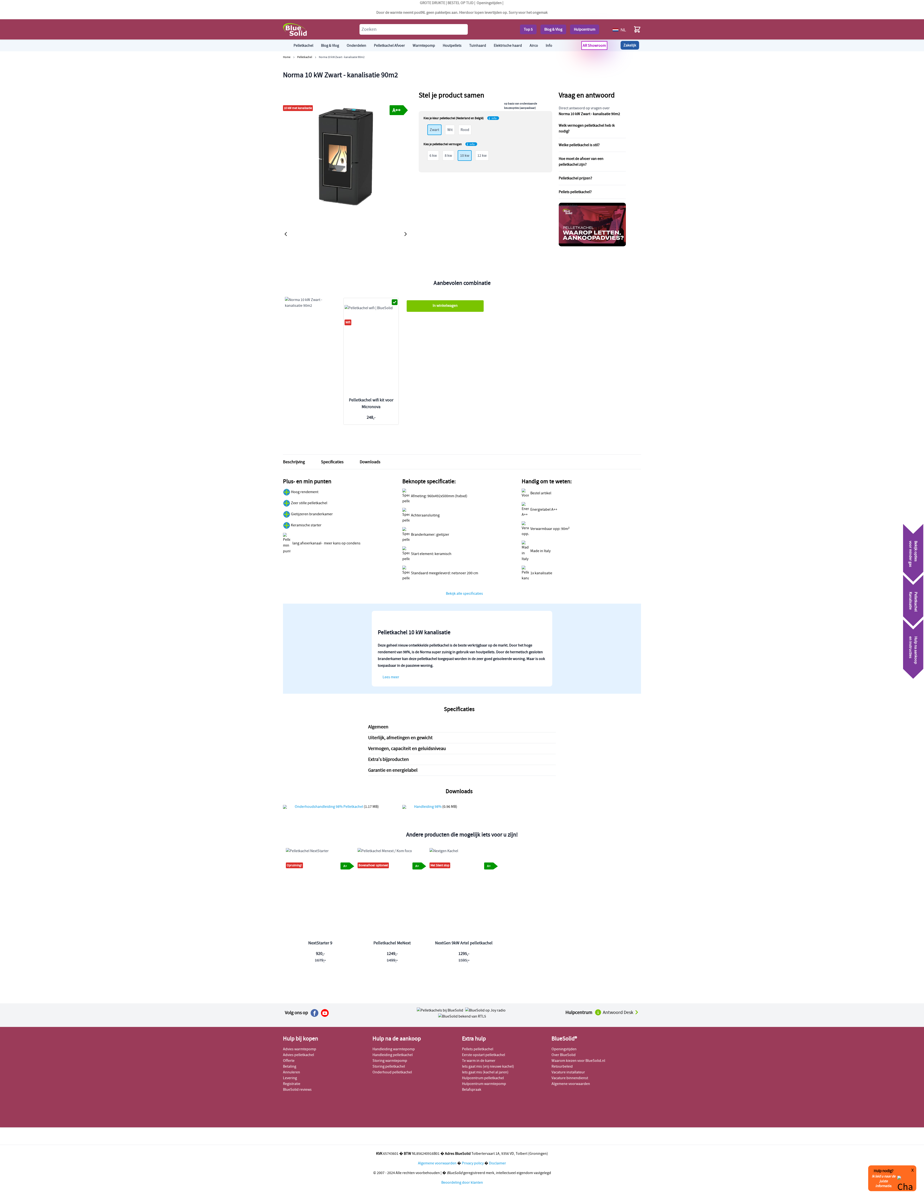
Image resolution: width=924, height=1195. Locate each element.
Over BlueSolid (564, 1054)
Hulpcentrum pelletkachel (483, 1078)
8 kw (448, 155)
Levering (290, 1078)
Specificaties (332, 461)
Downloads (370, 461)
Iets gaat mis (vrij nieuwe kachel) (488, 1066)
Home (286, 57)
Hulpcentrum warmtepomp (484, 1083)
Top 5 (528, 29)
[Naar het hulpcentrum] (598, 1012)
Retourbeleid (562, 1066)
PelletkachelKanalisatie (913, 602)
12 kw (482, 155)
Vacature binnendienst (570, 1078)
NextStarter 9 (320, 943)
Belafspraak (471, 1089)
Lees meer (391, 677)
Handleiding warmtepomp (393, 1049)
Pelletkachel (304, 57)
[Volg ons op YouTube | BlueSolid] (325, 1013)
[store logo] (295, 29)
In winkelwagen (445, 305)
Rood (465, 129)
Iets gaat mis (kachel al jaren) (485, 1072)
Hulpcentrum (584, 29)
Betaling (289, 1066)
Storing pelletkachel (388, 1066)
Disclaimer (497, 1163)
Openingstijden (489, 2)
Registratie (291, 1083)
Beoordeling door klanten (462, 1182)
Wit (450, 129)
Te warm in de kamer (478, 1060)
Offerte (289, 1060)
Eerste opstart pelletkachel (483, 1054)
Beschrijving (294, 461)
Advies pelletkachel (298, 1054)
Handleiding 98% (428, 806)
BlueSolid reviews (297, 1089)
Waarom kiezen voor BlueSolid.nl (578, 1060)
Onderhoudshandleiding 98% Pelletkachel (329, 806)
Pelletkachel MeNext (392, 943)
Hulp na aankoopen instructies (913, 650)
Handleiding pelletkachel (392, 1054)
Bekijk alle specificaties (464, 593)
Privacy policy (473, 1163)
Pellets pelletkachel (477, 1049)
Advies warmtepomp (299, 1049)
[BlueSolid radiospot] (440, 1010)
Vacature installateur (568, 1072)
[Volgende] (405, 234)
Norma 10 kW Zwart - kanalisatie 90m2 (342, 57)
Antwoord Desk (618, 1012)
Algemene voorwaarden (571, 1083)
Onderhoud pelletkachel (392, 1072)
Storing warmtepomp (389, 1060)
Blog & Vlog (553, 29)
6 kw (433, 155)
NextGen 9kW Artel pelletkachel (464, 943)
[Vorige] (286, 234)
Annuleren (291, 1072)
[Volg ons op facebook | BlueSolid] (314, 1013)
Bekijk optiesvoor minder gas (913, 554)
